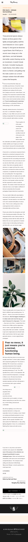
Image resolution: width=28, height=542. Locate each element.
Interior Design (7, 7)
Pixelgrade (18, 534)
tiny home (12, 447)
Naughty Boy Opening (18, 483)
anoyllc (5, 14)
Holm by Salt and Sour (10, 479)
